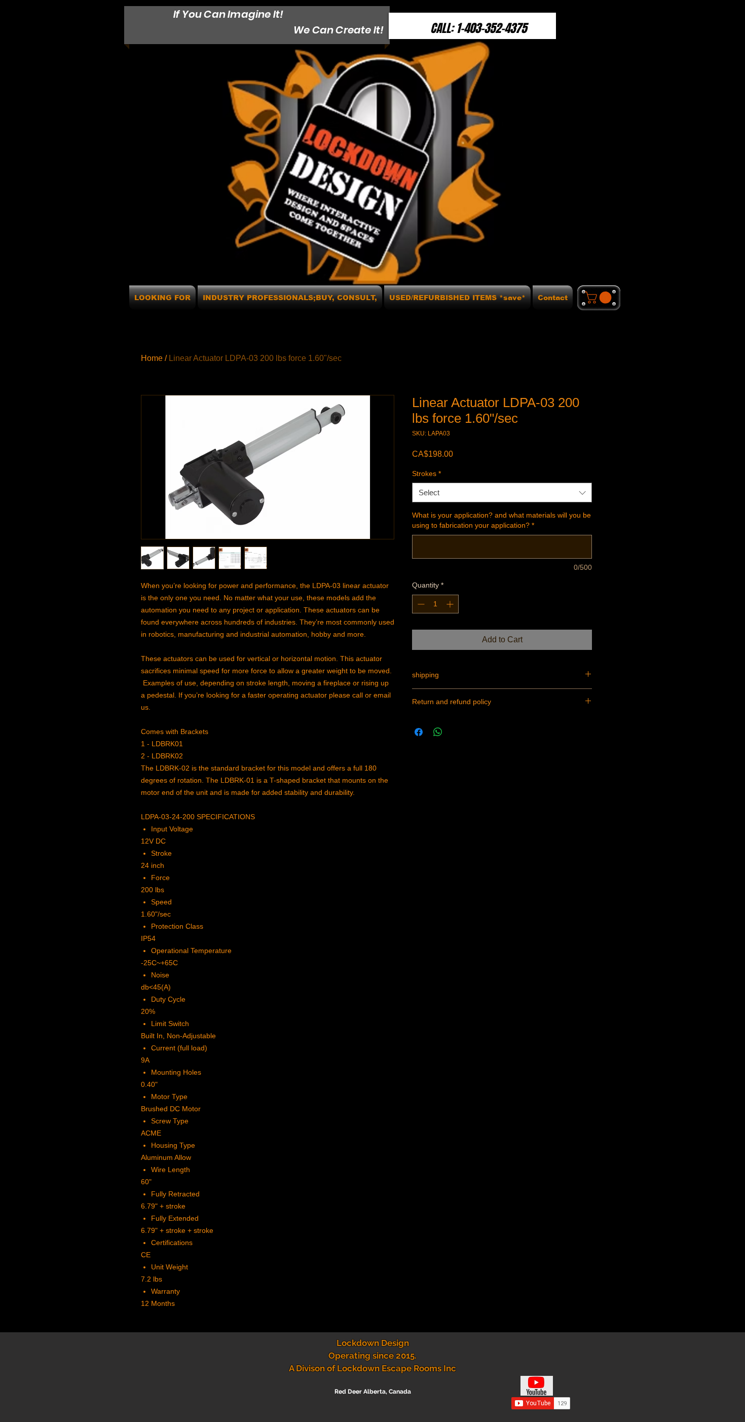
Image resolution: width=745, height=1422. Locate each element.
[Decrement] (420, 604)
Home (152, 358)
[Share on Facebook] (419, 732)
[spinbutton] (435, 604)
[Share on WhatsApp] (438, 732)
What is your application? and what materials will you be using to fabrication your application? (501, 520)
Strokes (426, 473)
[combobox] (502, 492)
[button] (599, 297)
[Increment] (450, 604)
